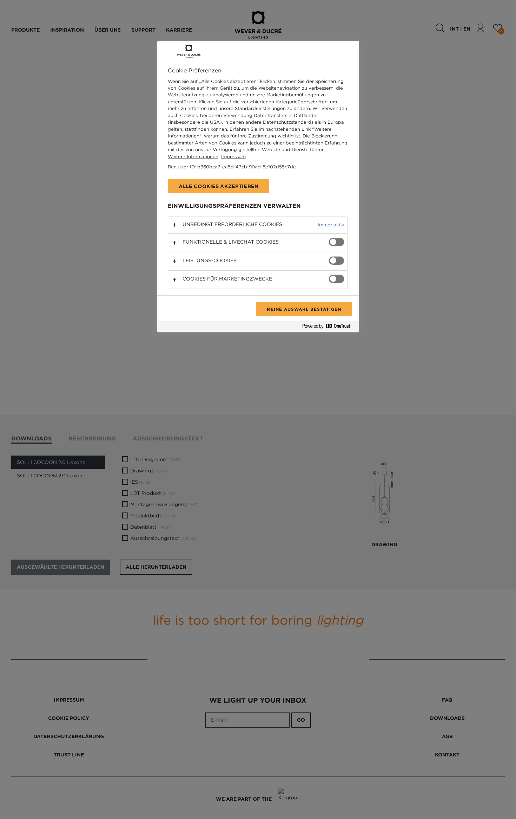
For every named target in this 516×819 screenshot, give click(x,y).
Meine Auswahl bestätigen (304, 309)
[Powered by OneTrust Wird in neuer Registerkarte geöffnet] (329, 327)
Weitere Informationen (193, 157)
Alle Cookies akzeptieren (218, 186)
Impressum (233, 157)
